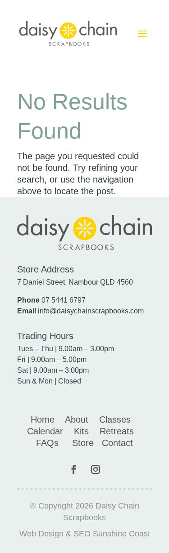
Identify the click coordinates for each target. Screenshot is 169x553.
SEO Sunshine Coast (111, 533)
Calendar (45, 431)
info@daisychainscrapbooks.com (91, 311)
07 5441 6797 (63, 300)
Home (43, 419)
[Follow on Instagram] (96, 469)
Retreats (117, 431)
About (76, 419)
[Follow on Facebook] (74, 469)
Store (83, 443)
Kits (81, 431)
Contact (117, 443)
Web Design (41, 533)
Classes (115, 419)
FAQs (47, 443)
